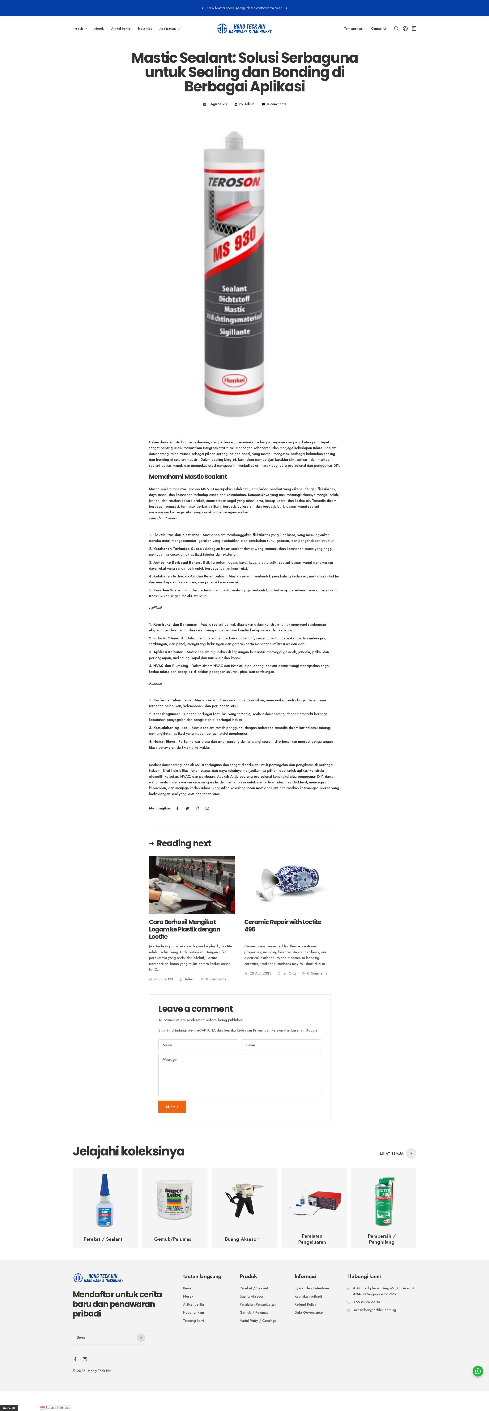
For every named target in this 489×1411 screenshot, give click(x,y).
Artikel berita (120, 28)
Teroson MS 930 (200, 489)
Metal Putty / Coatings (258, 1320)
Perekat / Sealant (254, 1288)
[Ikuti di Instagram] (84, 1359)
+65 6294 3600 (366, 1301)
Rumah (188, 1288)
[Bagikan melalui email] (207, 808)
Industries (145, 28)
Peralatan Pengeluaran (258, 1304)
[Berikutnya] (286, 8)
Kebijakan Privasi (250, 1030)
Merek (99, 28)
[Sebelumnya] (202, 8)
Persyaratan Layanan (287, 1030)
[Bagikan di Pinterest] (197, 808)
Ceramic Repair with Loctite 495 (282, 925)
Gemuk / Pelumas (254, 1312)
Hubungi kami (194, 1312)
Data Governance (309, 1312)
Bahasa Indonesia (57, 1407)
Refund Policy (305, 1304)
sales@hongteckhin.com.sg (374, 1309)
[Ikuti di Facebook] (75, 1359)
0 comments (276, 104)
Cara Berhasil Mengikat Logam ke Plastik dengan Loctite (184, 929)
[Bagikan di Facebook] (177, 808)
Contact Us (379, 28)
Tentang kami (353, 28)
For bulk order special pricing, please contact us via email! (244, 8)
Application (167, 29)
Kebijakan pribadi (308, 1296)
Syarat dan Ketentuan (312, 1288)
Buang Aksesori (252, 1296)
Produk (78, 29)
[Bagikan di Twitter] (187, 808)
